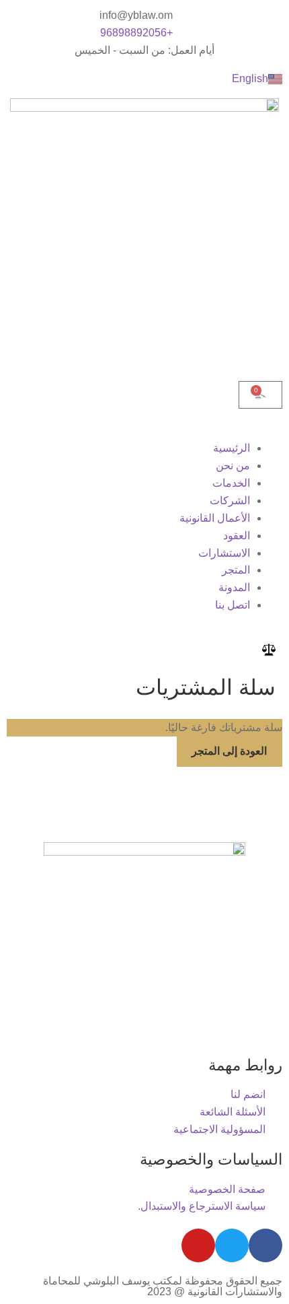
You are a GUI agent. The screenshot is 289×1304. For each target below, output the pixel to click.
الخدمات (231, 483)
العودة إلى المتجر (229, 751)
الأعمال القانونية (214, 518)
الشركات (230, 500)
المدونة (234, 587)
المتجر (236, 570)
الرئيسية (231, 448)
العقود (236, 535)
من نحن (233, 465)
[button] (144, 431)
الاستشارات (224, 553)
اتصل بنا (232, 605)
